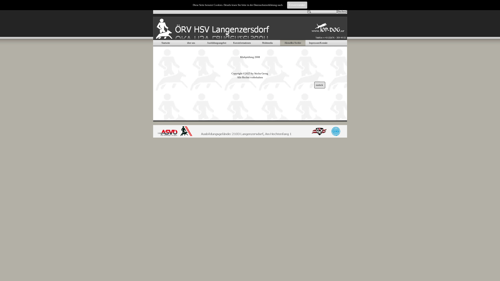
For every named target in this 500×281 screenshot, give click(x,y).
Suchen (342, 11)
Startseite (166, 43)
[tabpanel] (250, 55)
